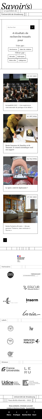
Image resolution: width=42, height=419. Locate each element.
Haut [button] (34, 415)
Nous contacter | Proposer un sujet (21, 406)
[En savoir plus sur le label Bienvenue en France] (10, 328)
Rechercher (26, 415)
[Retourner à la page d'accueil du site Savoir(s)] (16, 7)
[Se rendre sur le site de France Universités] (10, 369)
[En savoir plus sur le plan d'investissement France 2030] (10, 341)
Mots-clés (12, 60)
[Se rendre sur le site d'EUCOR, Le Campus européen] (10, 300)
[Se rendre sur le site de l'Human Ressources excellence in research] (31, 328)
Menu (9, 415)
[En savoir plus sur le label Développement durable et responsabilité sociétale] (10, 354)
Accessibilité (30, 408)
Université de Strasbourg (24, 397)
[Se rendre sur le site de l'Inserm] (31, 300)
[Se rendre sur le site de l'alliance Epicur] (31, 287)
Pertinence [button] (13, 49)
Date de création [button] (25, 49)
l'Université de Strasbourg (12, 14)
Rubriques (20, 56)
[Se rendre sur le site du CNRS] (10, 275)
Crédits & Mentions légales (16, 408)
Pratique (16, 415)
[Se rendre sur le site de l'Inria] (31, 312)
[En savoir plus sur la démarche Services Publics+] (31, 341)
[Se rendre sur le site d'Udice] (10, 383)
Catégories (22, 60)
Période (12, 56)
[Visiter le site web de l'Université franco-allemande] (31, 383)
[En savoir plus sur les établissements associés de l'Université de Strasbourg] (31, 275)
